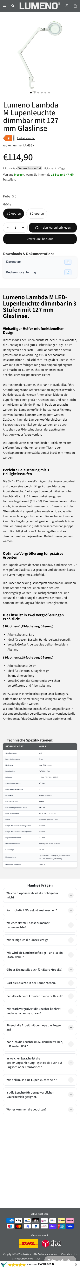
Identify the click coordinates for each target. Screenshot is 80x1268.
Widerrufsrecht (68, 1254)
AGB (38, 1258)
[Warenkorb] (75, 6)
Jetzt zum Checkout (40, 239)
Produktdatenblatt (26, 138)
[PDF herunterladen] (67, 262)
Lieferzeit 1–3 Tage (54, 168)
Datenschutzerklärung (22, 1258)
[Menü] (4, 5)
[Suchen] (13, 6)
